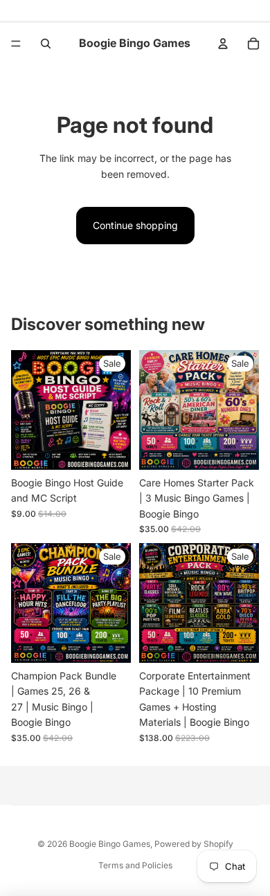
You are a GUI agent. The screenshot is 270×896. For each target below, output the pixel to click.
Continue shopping (135, 225)
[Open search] (45, 43)
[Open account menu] (223, 43)
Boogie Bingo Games (109, 844)
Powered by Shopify (193, 844)
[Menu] (16, 44)
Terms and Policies (135, 865)
